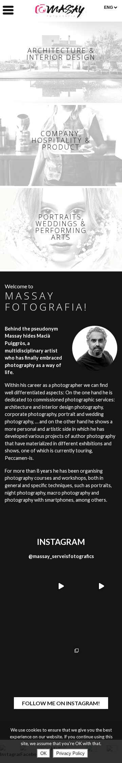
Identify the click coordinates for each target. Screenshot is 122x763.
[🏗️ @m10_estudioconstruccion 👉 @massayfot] (20, 666)
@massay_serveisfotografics (61, 556)
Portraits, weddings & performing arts (61, 227)
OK (43, 753)
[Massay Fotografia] (61, 16)
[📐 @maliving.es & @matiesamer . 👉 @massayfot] (20, 586)
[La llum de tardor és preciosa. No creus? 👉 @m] (61, 626)
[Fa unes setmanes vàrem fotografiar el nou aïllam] (61, 666)
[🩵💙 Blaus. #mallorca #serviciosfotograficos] (101, 666)
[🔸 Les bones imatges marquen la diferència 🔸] (101, 586)
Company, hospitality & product (61, 140)
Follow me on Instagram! (61, 703)
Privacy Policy (70, 753)
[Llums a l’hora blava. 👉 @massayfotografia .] (101, 626)
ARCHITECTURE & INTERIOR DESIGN (61, 54)
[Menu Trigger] (8, 9)
